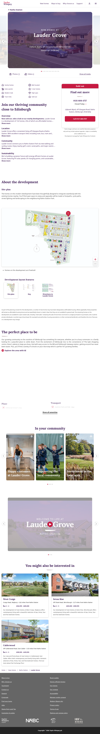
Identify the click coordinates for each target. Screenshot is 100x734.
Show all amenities (50, 412)
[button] (95, 259)
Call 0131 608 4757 (80, 119)
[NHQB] (53, 721)
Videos (31, 74)
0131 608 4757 (80, 100)
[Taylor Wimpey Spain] (5, 721)
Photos (16, 74)
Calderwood (9, 645)
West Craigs (9, 599)
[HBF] (79, 721)
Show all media (85, 74)
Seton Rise (58, 599)
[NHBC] (32, 720)
